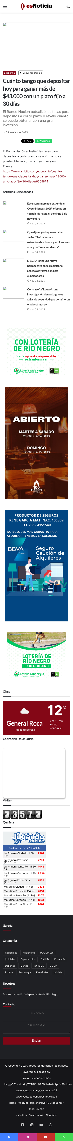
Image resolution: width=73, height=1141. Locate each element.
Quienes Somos (41, 1078)
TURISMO (38, 965)
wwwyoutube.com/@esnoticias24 (36, 1090)
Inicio (26, 1078)
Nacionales (29, 952)
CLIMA (53, 965)
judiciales (10, 959)
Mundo (24, 965)
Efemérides (42, 972)
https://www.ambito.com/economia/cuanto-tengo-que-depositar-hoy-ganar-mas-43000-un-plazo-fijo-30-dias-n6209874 (34, 176)
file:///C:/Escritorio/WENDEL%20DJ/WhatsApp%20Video (38, 1084)
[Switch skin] (68, 7)
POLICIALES (47, 952)
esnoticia (21, 1115)
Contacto (9, 1004)
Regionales (11, 952)
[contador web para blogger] (22, 818)
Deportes (10, 965)
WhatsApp (44, 141)
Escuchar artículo (32, 72)
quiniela (58, 972)
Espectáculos (28, 959)
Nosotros (9, 983)
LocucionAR (44, 1071)
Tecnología (25, 972)
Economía (9, 72)
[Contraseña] (13, 293)
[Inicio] (36, 6)
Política (9, 972)
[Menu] (5, 7)
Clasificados (36, 1115)
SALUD (45, 959)
